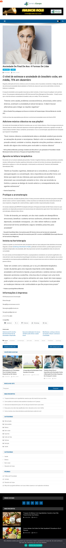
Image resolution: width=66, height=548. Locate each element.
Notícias (7, 440)
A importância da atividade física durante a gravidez (32, 371)
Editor (55, 378)
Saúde (13, 69)
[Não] (64, 543)
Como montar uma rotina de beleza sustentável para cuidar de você (23, 411)
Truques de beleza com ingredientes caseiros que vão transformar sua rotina (25, 398)
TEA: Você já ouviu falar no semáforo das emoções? (56, 346)
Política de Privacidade (11, 476)
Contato (7, 479)
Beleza (6, 427)
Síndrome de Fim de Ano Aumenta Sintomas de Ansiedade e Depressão (9, 333)
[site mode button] (58, 21)
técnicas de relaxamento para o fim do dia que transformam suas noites (24, 404)
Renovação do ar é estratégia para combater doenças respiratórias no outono (11, 372)
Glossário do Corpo (10, 466)
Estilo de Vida (8, 437)
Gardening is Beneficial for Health (22, 246)
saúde (5, 342)
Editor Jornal (15, 72)
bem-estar (29, 340)
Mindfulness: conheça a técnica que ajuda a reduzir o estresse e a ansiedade (51, 333)
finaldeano (50, 340)
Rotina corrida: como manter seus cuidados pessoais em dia (11, 346)
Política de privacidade (35, 545)
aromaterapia (20, 340)
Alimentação (8, 421)
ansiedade (12, 340)
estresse (37, 340)
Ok (26, 545)
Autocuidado (8, 424)
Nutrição (7, 443)
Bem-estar (6, 69)
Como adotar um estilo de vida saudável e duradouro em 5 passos (22, 401)
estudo (43, 340)
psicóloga (58, 340)
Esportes (7, 433)
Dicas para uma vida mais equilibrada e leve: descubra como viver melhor (24, 408)
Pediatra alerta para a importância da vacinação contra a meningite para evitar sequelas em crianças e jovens (53, 373)
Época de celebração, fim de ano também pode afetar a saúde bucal (31, 333)
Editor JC (35, 517)
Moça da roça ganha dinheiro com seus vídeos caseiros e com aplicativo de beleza (27, 485)
